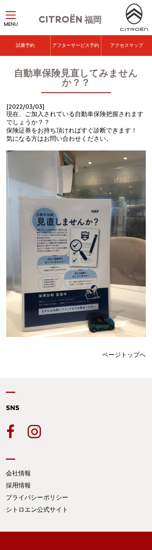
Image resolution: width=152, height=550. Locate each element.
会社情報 (18, 473)
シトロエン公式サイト (37, 509)
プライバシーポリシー (37, 497)
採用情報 (18, 485)
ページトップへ (124, 354)
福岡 (70, 19)
